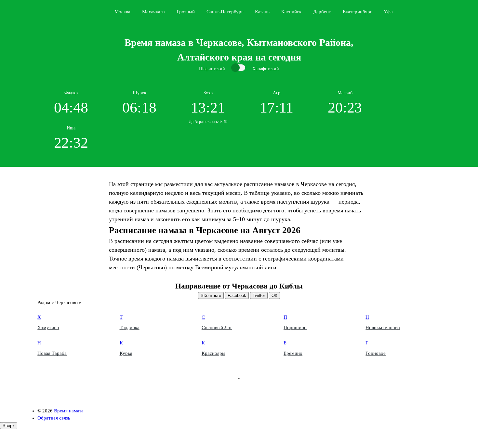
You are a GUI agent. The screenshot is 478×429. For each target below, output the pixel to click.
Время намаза (64, 11)
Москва (122, 11)
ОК (274, 295)
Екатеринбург (357, 11)
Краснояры (213, 353)
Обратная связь (53, 418)
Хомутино (48, 327)
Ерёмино (293, 353)
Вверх (9, 425)
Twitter (259, 295)
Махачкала (153, 11)
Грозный (186, 11)
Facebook (237, 295)
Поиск (439, 11)
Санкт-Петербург (224, 11)
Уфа (388, 11)
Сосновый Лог (217, 327)
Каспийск (291, 11)
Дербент (322, 11)
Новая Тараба (52, 353)
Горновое (375, 353)
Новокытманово (382, 327)
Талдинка (129, 327)
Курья (126, 353)
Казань (262, 11)
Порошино (295, 327)
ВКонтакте (211, 295)
